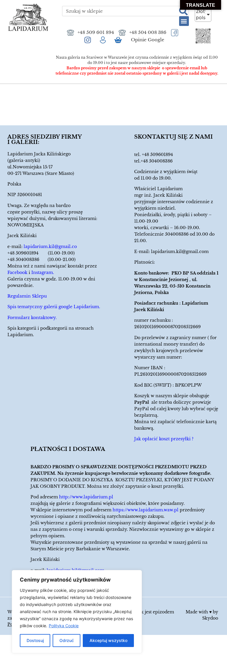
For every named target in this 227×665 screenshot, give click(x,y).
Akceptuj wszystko (108, 640)
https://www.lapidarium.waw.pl (146, 510)
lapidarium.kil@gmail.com (180, 251)
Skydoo (210, 618)
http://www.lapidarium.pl (86, 497)
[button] (184, 21)
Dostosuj (35, 640)
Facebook (17, 272)
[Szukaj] (183, 11)
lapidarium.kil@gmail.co (50, 246)
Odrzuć (66, 640)
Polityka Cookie (64, 625)
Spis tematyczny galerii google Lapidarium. (53, 306)
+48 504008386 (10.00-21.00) (41, 259)
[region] (77, 611)
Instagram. (42, 272)
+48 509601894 (157, 154)
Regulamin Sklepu (27, 296)
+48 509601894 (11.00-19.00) (41, 253)
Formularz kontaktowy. (32, 317)
